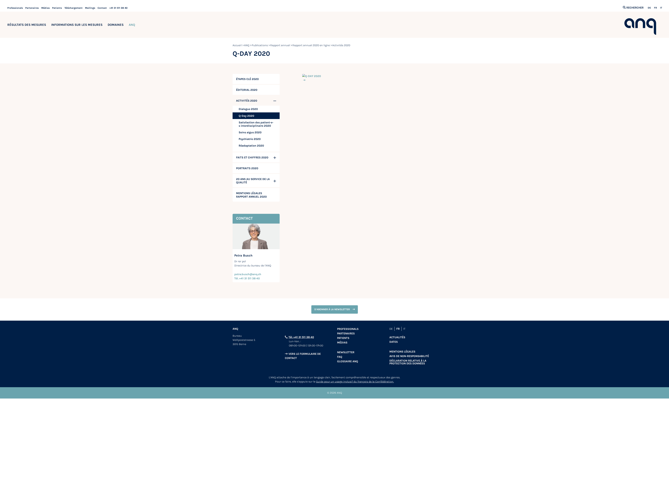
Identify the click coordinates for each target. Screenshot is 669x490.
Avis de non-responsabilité (409, 356)
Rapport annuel (280, 45)
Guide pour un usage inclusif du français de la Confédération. (355, 381)
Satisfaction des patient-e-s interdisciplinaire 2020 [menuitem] (256, 124)
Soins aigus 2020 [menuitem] (250, 132)
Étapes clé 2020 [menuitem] (247, 79)
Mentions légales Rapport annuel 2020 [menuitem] (251, 195)
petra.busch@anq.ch (247, 274)
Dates (393, 341)
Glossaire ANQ (347, 361)
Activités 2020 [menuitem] (246, 100)
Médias (45, 7)
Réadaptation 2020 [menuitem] (251, 145)
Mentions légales (402, 351)
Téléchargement (73, 7)
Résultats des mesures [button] (26, 25)
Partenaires (32, 7)
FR (655, 8)
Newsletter (345, 352)
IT (661, 8)
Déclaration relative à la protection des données (407, 362)
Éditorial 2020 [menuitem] (246, 89)
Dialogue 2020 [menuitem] (248, 109)
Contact (102, 7)
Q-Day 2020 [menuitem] (246, 115)
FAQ (339, 356)
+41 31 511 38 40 (118, 7)
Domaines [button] (116, 25)
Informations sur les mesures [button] (76, 25)
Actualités (397, 337)
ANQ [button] (132, 25)
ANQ (246, 45)
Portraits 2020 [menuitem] (247, 168)
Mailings (90, 7)
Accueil (237, 45)
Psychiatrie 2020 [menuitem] (250, 139)
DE (649, 8)
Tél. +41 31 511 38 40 (247, 278)
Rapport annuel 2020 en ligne (311, 45)
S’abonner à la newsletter (332, 309)
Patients (57, 7)
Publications (260, 45)
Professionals (15, 7)
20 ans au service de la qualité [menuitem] (253, 180)
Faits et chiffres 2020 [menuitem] (252, 157)
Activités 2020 (341, 45)
